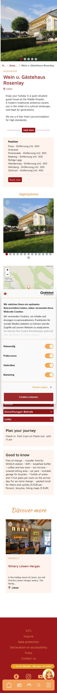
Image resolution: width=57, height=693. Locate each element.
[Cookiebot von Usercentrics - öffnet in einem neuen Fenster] (41, 293)
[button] (21, 59)
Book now (15, 179)
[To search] (38, 685)
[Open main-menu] (48, 685)
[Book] (29, 685)
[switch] (49, 355)
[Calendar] (19, 685)
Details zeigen (40, 387)
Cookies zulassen (28, 397)
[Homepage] (9, 685)
